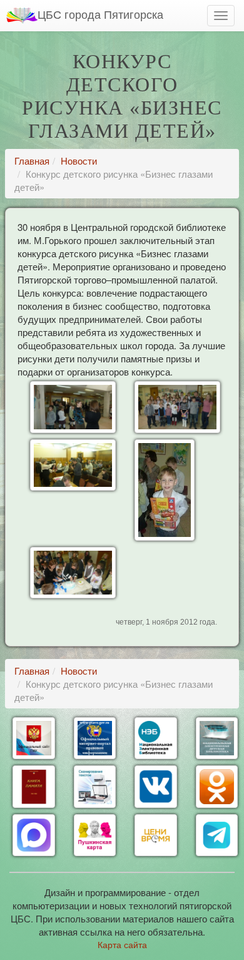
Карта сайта (122, 944)
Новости (79, 160)
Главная (31, 160)
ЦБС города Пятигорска (100, 14)
